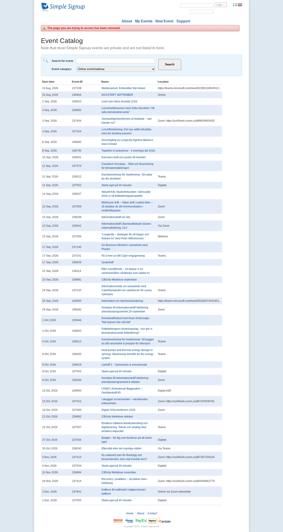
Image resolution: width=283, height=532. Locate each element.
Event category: (62, 69)
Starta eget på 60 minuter (116, 185)
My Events (144, 21)
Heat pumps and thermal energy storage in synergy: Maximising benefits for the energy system (127, 354)
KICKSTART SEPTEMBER (117, 94)
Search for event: (63, 60)
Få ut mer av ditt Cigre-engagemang (123, 255)
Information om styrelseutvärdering (122, 300)
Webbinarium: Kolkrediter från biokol (123, 88)
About (127, 21)
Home (130, 513)
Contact (152, 513)
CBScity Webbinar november (118, 472)
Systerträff (107, 262)
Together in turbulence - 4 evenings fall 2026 (128, 150)
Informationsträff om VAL (116, 217)
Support (183, 21)
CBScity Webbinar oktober (117, 416)
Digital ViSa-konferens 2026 (118, 409)
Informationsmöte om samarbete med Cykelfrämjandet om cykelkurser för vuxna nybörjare (126, 290)
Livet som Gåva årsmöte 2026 (119, 101)
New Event (164, 21)
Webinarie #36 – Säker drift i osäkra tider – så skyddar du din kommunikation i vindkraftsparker (127, 206)
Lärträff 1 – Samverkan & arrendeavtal (124, 364)
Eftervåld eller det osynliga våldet (121, 448)
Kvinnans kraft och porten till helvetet (123, 157)
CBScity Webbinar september (119, 279)
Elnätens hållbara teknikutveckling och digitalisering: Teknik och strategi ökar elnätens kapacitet (124, 427)
